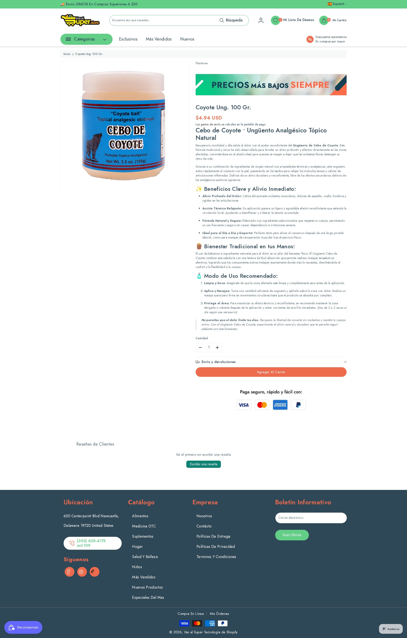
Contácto (204, 526)
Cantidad (202, 338)
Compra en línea (191, 613)
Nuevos (187, 39)
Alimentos (140, 516)
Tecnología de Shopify (221, 632)
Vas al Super (193, 632)
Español (338, 4)
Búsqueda (234, 20)
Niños (137, 567)
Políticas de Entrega (213, 536)
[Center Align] (67, 40)
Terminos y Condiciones (216, 556)
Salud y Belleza (145, 556)
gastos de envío (211, 124)
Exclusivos (128, 39)
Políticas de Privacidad (216, 546)
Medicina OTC (144, 526)
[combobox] (179, 20)
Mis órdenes (219, 613)
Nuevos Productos (147, 587)
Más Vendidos (159, 39)
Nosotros (204, 516)
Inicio (67, 54)
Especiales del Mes (148, 597)
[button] (271, 362)
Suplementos (142, 536)
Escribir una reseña (203, 464)
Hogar (137, 546)
